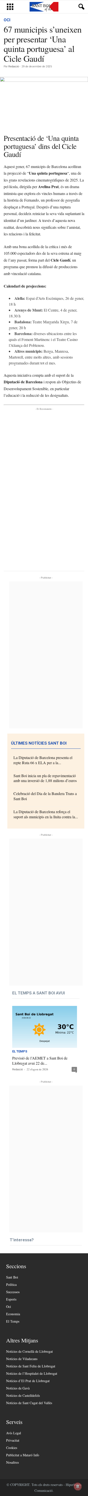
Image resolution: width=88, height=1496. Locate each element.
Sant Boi (12, 1277)
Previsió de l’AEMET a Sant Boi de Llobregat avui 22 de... (39, 1060)
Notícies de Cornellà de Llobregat (29, 1351)
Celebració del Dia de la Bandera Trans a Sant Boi (45, 796)
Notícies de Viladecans (21, 1358)
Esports (11, 1299)
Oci (7, 20)
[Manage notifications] (78, 1486)
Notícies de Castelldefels (23, 1395)
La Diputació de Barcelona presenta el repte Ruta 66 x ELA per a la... (42, 760)
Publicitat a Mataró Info (22, 1455)
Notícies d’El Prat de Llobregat (28, 1380)
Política (11, 1284)
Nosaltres (12, 1462)
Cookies (11, 1447)
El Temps (19, 1051)
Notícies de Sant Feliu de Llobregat (30, 1366)
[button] (80, 6)
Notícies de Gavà (18, 1388)
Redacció (13, 66)
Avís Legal (13, 1433)
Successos (13, 1292)
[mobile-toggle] (10, 6)
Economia (13, 1314)
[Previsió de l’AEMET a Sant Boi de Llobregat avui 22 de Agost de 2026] (44, 1027)
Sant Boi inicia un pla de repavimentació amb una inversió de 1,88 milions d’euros (45, 778)
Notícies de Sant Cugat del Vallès (29, 1402)
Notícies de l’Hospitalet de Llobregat (31, 1373)
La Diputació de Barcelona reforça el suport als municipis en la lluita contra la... (45, 814)
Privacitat (12, 1440)
